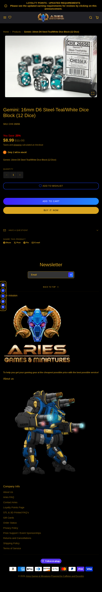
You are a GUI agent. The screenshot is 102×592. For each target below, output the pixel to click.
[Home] (51, 17)
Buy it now (51, 210)
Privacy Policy (10, 528)
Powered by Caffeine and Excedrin (67, 576)
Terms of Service (12, 548)
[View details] (51, 333)
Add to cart (51, 201)
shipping (17, 145)
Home (6, 32)
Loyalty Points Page (13, 507)
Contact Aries (10, 502)
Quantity (8, 169)
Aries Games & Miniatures (38, 576)
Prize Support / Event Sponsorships (22, 533)
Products (16, 32)
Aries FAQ (8, 497)
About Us (8, 492)
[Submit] (70, 274)
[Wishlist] (9, 17)
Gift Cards (8, 517)
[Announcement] (51, 6)
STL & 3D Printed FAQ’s (16, 512)
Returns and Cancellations (17, 538)
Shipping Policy (11, 543)
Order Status (10, 522)
